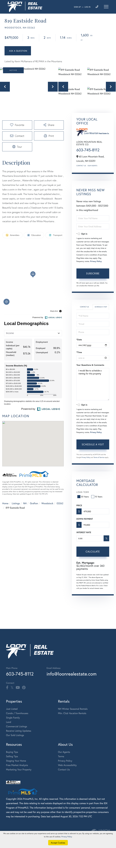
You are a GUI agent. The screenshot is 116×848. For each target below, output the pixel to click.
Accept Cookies (58, 842)
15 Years (98, 496)
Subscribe (93, 273)
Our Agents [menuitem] (64, 752)
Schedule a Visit (101, 307)
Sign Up (77, 7)
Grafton (34, 503)
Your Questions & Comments (90, 365)
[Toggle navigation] (106, 6)
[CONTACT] (18, 50)
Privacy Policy (96, 261)
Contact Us (81, 166)
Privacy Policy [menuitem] (65, 760)
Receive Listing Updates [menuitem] (18, 730)
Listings (16, 503)
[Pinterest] (24, 687)
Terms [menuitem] (61, 756)
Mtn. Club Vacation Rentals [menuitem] (72, 713)
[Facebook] (7, 687)
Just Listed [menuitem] (12, 708)
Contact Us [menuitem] (64, 769)
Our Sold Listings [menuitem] (15, 735)
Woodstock (47, 503)
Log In (87, 7)
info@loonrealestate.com (72, 674)
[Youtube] (18, 687)
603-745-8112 (88, 150)
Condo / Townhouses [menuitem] (17, 713)
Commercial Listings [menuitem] (16, 726)
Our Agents (92, 166)
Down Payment (84, 519)
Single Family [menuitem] (13, 717)
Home (5, 503)
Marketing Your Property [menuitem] (18, 769)
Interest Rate (83, 532)
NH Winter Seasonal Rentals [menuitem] (73, 708)
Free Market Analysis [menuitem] (17, 765)
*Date (79, 339)
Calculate (93, 551)
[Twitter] (12, 687)
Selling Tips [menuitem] (12, 756)
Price (79, 505)
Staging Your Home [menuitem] (16, 760)
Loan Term (82, 492)
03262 (60, 503)
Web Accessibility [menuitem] (67, 765)
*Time (79, 352)
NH (25, 503)
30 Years (85, 496)
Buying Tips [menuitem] (12, 752)
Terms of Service (99, 457)
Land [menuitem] (8, 722)
